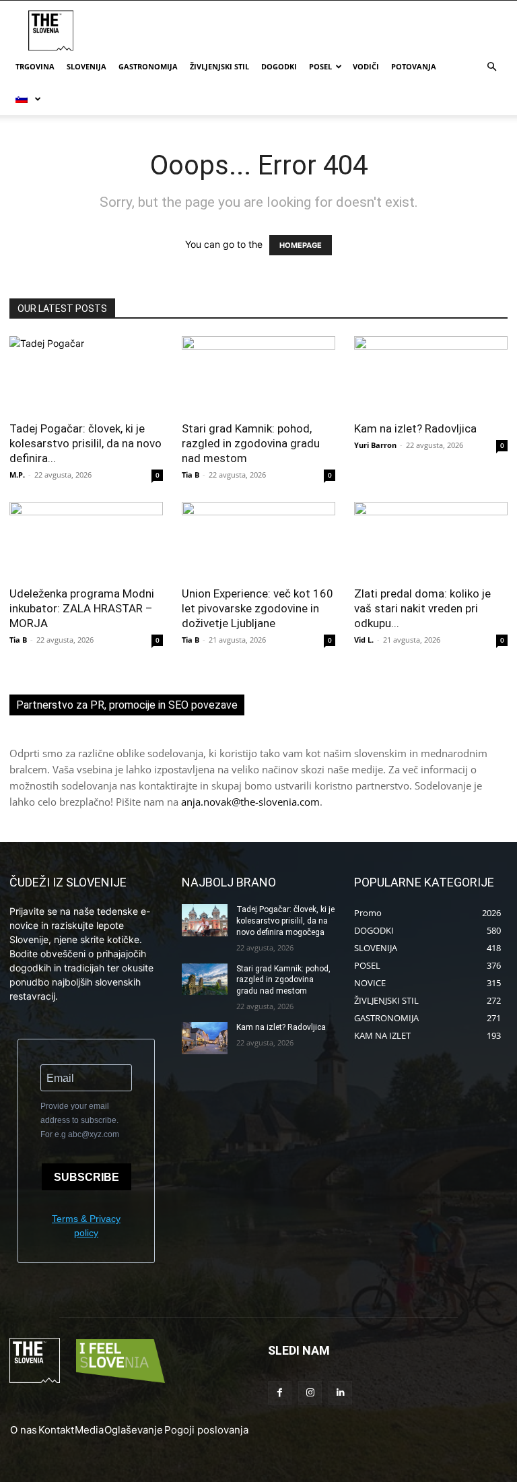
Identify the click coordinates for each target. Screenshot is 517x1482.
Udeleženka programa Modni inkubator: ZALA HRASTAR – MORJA (81, 608)
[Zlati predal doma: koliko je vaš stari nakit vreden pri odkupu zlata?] (431, 540)
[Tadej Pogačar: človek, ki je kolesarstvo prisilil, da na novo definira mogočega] (86, 374)
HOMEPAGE (300, 245)
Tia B (190, 475)
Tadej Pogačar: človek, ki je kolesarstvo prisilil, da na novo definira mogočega (285, 921)
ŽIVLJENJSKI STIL (219, 66)
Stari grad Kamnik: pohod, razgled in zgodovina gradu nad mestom (251, 443)
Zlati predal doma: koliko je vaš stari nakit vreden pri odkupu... (422, 608)
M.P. (17, 475)
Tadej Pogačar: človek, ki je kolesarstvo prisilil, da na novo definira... (85, 443)
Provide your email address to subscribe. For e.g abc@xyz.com (79, 1120)
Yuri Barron (375, 445)
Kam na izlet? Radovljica (415, 428)
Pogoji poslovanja (206, 1429)
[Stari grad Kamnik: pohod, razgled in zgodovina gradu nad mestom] (258, 374)
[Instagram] (310, 1393)
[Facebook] (279, 1393)
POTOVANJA (413, 66)
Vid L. (364, 640)
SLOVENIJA (86, 66)
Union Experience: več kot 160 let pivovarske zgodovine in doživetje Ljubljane (257, 608)
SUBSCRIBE (86, 1177)
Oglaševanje (133, 1429)
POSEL (320, 66)
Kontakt (56, 1429)
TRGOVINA (35, 66)
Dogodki (279, 66)
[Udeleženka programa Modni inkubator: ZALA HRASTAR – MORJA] (86, 540)
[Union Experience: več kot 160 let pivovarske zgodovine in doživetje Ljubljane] (258, 540)
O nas (23, 1429)
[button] (491, 67)
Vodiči (366, 66)
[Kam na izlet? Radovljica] (431, 374)
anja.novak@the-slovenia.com (250, 801)
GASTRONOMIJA (148, 66)
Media (89, 1429)
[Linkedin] (340, 1393)
